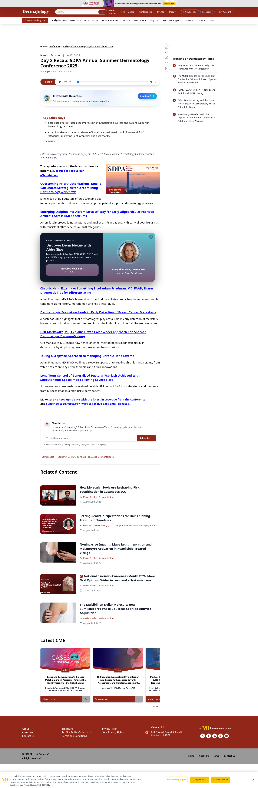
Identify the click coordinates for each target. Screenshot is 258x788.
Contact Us (28, 736)
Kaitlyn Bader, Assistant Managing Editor (135, 525)
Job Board (67, 728)
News (122, 11)
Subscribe (145, 438)
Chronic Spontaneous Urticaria (135, 20)
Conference (54, 46)
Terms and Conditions (74, 736)
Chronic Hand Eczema (110, 20)
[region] (129, 780)
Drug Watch (155, 20)
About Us (204, 755)
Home (43, 46)
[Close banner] (254, 4)
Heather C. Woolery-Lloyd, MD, (98, 525)
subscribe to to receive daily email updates (87, 403)
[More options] (155, 81)
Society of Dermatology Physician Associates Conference (86, 456)
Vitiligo (211, 20)
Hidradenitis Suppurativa (172, 20)
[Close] (253, 779)
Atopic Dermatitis (91, 20)
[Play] (60, 81)
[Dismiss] (151, 237)
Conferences (145, 11)
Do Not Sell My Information (77, 732)
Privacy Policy (109, 728)
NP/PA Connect (113, 12)
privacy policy (100, 444)
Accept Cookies (220, 779)
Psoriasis (189, 20)
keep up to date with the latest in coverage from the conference (102, 399)
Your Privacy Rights (113, 732)
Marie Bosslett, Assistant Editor (98, 497)
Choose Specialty (32, 20)
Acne (79, 20)
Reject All (199, 779)
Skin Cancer (200, 20)
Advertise (27, 732)
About (25, 728)
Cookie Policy (43, 785)
